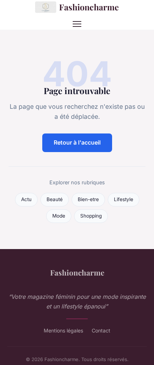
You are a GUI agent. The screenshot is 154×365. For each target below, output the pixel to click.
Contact (101, 330)
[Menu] (77, 24)
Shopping (91, 216)
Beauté (55, 199)
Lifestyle (123, 199)
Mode (58, 216)
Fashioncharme (89, 7)
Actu (26, 199)
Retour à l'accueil (77, 142)
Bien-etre (88, 199)
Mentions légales (63, 330)
